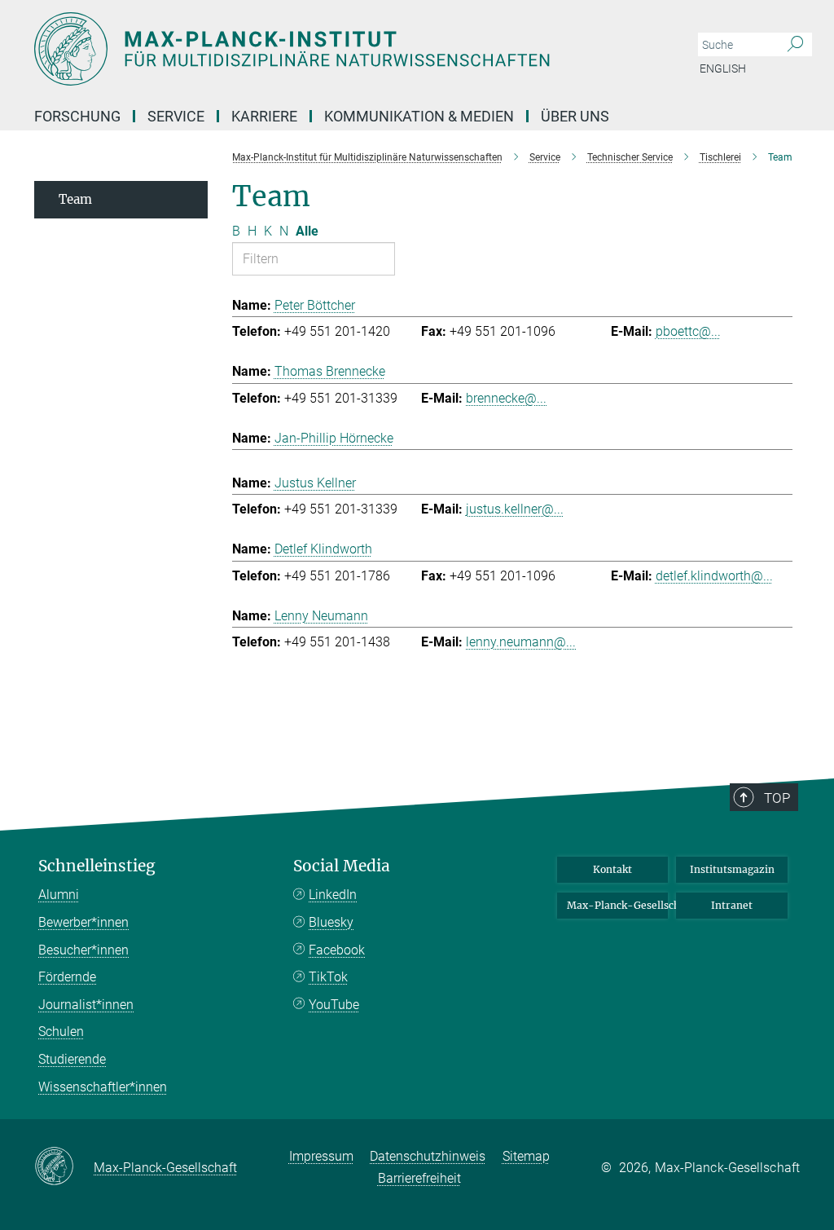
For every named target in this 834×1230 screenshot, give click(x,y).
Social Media (341, 866)
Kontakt (612, 869)
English (723, 68)
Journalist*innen (86, 1004)
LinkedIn (333, 894)
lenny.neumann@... (521, 642)
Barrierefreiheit (419, 1178)
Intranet (732, 905)
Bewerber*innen (83, 922)
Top (777, 798)
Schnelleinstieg (97, 866)
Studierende (72, 1059)
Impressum (321, 1156)
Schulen (61, 1031)
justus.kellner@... (515, 509)
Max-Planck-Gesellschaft (618, 905)
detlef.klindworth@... (714, 576)
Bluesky (331, 922)
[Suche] (795, 44)
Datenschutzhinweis (427, 1156)
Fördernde (67, 977)
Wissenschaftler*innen (102, 1087)
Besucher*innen (83, 950)
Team (75, 199)
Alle (307, 231)
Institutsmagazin (732, 869)
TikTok (328, 977)
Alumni (58, 894)
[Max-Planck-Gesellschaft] (64, 1167)
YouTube (334, 1004)
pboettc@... (688, 331)
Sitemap (526, 1156)
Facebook (337, 950)
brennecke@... (506, 398)
